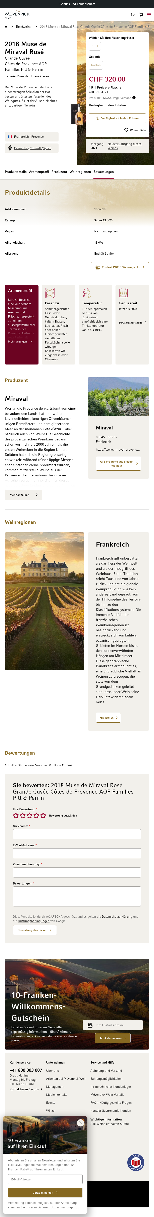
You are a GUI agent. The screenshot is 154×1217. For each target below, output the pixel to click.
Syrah (47, 148)
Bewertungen (103, 171)
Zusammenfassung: (27, 864)
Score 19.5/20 (103, 220)
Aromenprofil (39, 171)
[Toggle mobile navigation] (149, 14)
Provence (37, 136)
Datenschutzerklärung (117, 916)
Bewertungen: (23, 883)
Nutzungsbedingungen (34, 920)
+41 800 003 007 (26, 1070)
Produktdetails (16, 171)
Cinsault (36, 148)
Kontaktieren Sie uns (24, 1089)
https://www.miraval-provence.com (118, 449)
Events (50, 1102)
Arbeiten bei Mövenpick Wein (66, 1078)
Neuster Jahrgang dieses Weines (125, 145)
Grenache (21, 148)
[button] (133, 15)
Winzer (51, 1110)
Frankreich (21, 136)
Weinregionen (80, 171)
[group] (117, 53)
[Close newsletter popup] (80, 1122)
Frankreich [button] (106, 717)
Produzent (59, 171)
